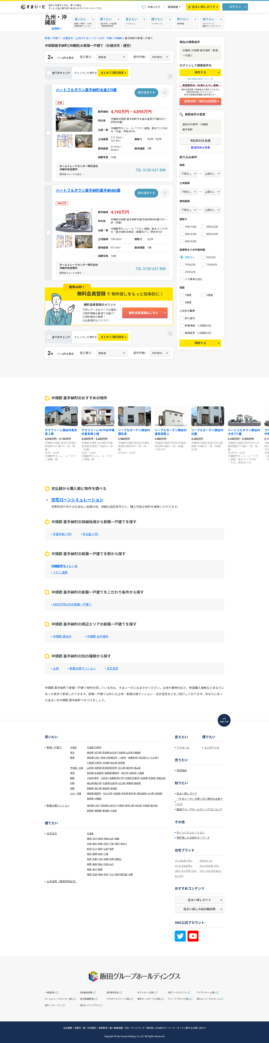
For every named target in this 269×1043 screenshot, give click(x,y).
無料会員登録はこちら (143, 313)
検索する (200, 343)
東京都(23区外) (108, 805)
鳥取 (89, 864)
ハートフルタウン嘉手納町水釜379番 (86, 90)
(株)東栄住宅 (113, 992)
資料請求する (146, 92)
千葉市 (97, 763)
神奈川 (123, 844)
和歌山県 (161, 778)
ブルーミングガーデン (186, 871)
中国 (72, 783)
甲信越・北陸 (76, 768)
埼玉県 (142, 757)
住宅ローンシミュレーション (77, 500)
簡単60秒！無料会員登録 (200, 101)
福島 (117, 838)
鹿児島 (123, 874)
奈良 (111, 859)
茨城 (89, 844)
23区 (96, 757)
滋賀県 (144, 778)
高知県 (113, 788)
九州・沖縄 (105, 38)
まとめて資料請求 (112, 73)
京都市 (135, 778)
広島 (106, 864)
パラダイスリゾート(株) (118, 999)
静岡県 (108, 773)
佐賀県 (117, 793)
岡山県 (90, 783)
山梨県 (90, 768)
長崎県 (90, 798)
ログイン (235, 7)
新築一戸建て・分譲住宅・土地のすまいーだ (70, 38)
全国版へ (57, 28)
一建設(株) (50, 992)
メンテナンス (211, 747)
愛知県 (90, 773)
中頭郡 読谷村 (62, 636)
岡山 (100, 864)
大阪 (100, 859)
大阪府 (90, 778)
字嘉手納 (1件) (62, 534)
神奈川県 (105, 757)
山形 (111, 838)
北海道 (73, 747)
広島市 (113, 783)
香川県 (98, 788)
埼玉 (106, 844)
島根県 (137, 783)
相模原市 (132, 757)
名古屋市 (98, 773)
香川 (95, 869)
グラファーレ (206, 861)
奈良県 (152, 778)
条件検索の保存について (199, 79)
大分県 (150, 793)
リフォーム (183, 747)
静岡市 (115, 773)
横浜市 (114, 757)
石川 (95, 849)
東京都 (90, 757)
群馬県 (121, 763)
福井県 (129, 768)
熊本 (106, 874)
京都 (95, 859)
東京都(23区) (93, 805)
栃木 (95, 844)
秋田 (106, 838)
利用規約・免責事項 (97, 1028)
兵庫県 (112, 778)
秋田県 (121, 752)
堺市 (96, 778)
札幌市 (97, 747)
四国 (72, 788)
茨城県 (106, 763)
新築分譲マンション (83, 668)
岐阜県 (133, 773)
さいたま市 (151, 757)
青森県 (90, 752)
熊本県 (125, 793)
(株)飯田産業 (86, 992)
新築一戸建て (54, 747)
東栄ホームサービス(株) (149, 999)
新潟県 (105, 768)
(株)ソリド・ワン (53, 1005)
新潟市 (113, 768)
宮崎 (117, 874)
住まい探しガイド (203, 7)
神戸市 (120, 778)
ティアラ (179, 876)
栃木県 (114, 763)
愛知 (100, 854)
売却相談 (182, 770)
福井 (100, 849)
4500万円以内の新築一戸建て (72, 604)
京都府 (128, 778)
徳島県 (105, 788)
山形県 (129, 752)
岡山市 (97, 783)
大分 (111, 874)
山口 (111, 864)
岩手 (95, 838)
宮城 (100, 838)
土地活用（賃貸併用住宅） (62, 881)
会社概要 (67, 1028)
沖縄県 (118, 38)
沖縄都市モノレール (64, 566)
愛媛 (100, 869)
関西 (72, 778)
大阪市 (104, 778)
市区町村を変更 (200, 141)
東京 (117, 844)
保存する (200, 72)
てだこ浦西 (60, 572)
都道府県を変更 (200, 147)
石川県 (121, 768)
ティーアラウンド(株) (178, 999)
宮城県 (105, 752)
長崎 (100, 874)
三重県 (140, 773)
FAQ (127, 1028)
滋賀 (89, 859)
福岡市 (97, 793)
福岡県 (90, 793)
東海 (72, 773)
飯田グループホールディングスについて (199, 809)
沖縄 (130, 874)
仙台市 (113, 752)
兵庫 (106, 859)
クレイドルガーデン (209, 866)
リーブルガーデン (183, 861)
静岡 (95, 854)
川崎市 (122, 757)
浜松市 (124, 773)
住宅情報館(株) (87, 999)
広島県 (106, 783)
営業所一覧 (79, 1028)
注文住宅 (112, 668)
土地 (56, 668)
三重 (106, 854)
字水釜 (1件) (90, 534)
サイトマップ (137, 1028)
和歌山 (118, 859)
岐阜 (89, 854)
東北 (72, 752)
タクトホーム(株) (145, 992)
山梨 (106, 849)
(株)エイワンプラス (89, 1005)
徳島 (89, 869)
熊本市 (132, 793)
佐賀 (95, 874)
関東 (72, 757)
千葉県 (90, 763)
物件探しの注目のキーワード (193, 837)
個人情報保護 (116, 1028)
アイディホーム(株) (206, 992)
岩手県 (98, 752)
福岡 (89, 874)
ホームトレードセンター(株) (59, 999)
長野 (111, 849)
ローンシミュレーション (191, 832)
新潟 (89, 849)
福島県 (137, 752)
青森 (89, 838)
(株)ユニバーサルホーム (208, 999)
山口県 (122, 783)
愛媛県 (90, 788)
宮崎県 (158, 793)
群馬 (100, 844)
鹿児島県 (141, 793)
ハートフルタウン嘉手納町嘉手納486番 (88, 190)
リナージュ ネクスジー (210, 871)
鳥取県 (129, 783)
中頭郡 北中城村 (97, 636)
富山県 (137, 768)
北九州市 (107, 793)
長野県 (98, 768)
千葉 (111, 844)
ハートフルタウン (183, 866)
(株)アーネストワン (177, 992)
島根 (95, 864)
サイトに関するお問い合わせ (191, 1028)
